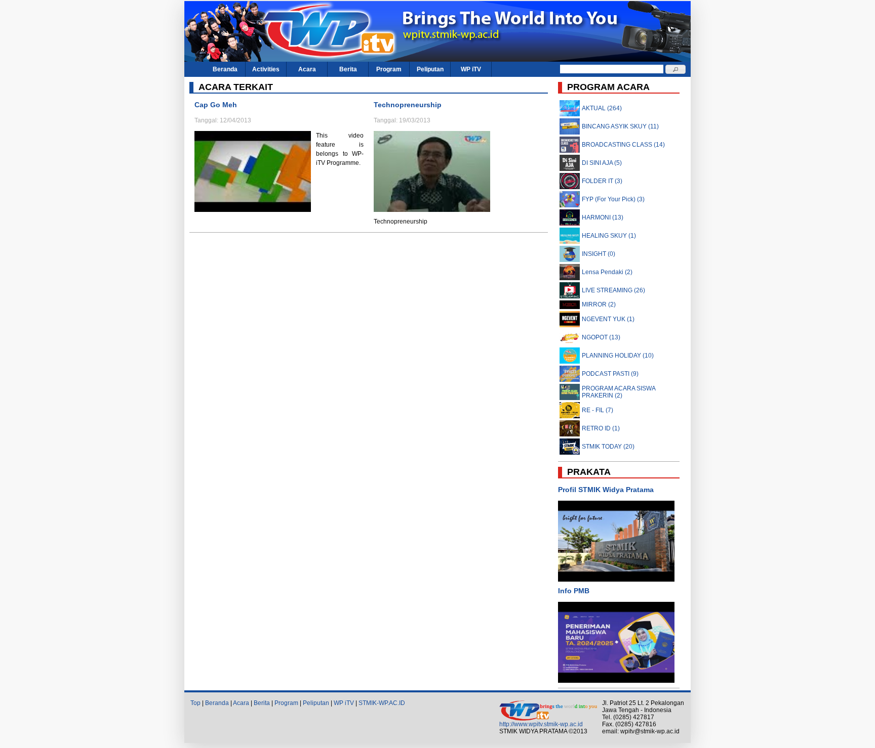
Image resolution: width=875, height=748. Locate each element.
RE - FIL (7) (597, 410)
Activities (266, 69)
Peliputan (430, 69)
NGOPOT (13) (601, 337)
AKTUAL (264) (602, 108)
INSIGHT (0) (598, 253)
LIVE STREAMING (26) (613, 290)
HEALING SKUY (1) (609, 235)
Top (195, 703)
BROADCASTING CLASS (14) (623, 144)
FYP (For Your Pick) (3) (613, 199)
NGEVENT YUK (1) (608, 319)
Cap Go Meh (215, 105)
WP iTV (471, 69)
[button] (675, 69)
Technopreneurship (408, 105)
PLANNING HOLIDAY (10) (618, 355)
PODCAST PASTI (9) (610, 373)
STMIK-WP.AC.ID (382, 703)
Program (389, 69)
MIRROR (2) (599, 304)
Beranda (225, 69)
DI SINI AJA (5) (602, 162)
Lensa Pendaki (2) (607, 272)
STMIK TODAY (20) (608, 446)
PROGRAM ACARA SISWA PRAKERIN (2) (618, 392)
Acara (307, 69)
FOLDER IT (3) (602, 181)
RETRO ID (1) (601, 428)
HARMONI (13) (602, 217)
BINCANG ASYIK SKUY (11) (620, 126)
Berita (348, 69)
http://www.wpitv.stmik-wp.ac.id (541, 724)
